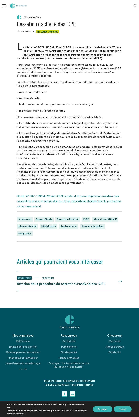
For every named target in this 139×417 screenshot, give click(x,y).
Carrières (114, 341)
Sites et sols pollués (92, 226)
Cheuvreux (18, 5)
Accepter (102, 409)
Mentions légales (53, 381)
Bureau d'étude (44, 219)
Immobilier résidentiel (22, 346)
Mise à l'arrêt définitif (105, 219)
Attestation (24, 219)
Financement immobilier (23, 358)
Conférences (69, 352)
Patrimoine (23, 341)
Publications (68, 346)
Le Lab (23, 369)
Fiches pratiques (69, 358)
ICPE (86, 219)
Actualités (68, 341)
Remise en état (69, 226)
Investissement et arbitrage (23, 363)
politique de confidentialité (80, 381)
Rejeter (122, 409)
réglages (20, 413)
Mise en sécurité (27, 226)
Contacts (115, 352)
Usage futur (24, 233)
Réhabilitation (48, 226)
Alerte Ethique (115, 346)
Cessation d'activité (67, 219)
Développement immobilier (23, 352)
